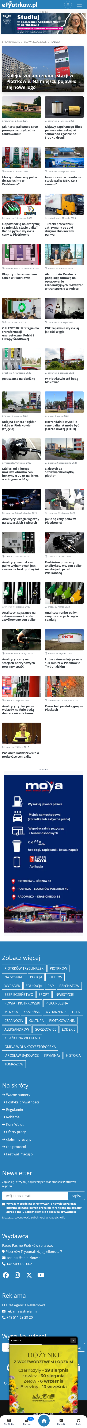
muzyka (11, 1012)
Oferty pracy (16, 1132)
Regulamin (14, 1109)
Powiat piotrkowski (22, 1003)
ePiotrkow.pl (11, 42)
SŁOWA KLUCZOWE (35, 42)
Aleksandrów (16, 1029)
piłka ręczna (57, 1003)
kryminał (52, 1055)
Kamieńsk (31, 1012)
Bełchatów (69, 985)
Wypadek (12, 985)
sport (44, 994)
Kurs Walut (15, 1124)
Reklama (13, 1117)
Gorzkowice (45, 1029)
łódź (76, 1012)
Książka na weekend (22, 1038)
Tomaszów (13, 1064)
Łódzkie (68, 1029)
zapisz (77, 1195)
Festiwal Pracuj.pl (20, 1154)
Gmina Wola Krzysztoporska (30, 1046)
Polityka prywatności (22, 1102)
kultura (36, 1020)
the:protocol (16, 1146)
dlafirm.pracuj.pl (19, 1139)
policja (36, 977)
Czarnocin (13, 1020)
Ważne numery (18, 1094)
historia (73, 1055)
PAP (51, 985)
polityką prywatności (63, 1212)
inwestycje (64, 994)
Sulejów (55, 977)
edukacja (34, 985)
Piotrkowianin (62, 1020)
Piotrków (58, 968)
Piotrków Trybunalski (24, 968)
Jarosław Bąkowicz (21, 1055)
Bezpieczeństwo (18, 994)
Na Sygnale (14, 977)
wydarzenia (56, 1012)
